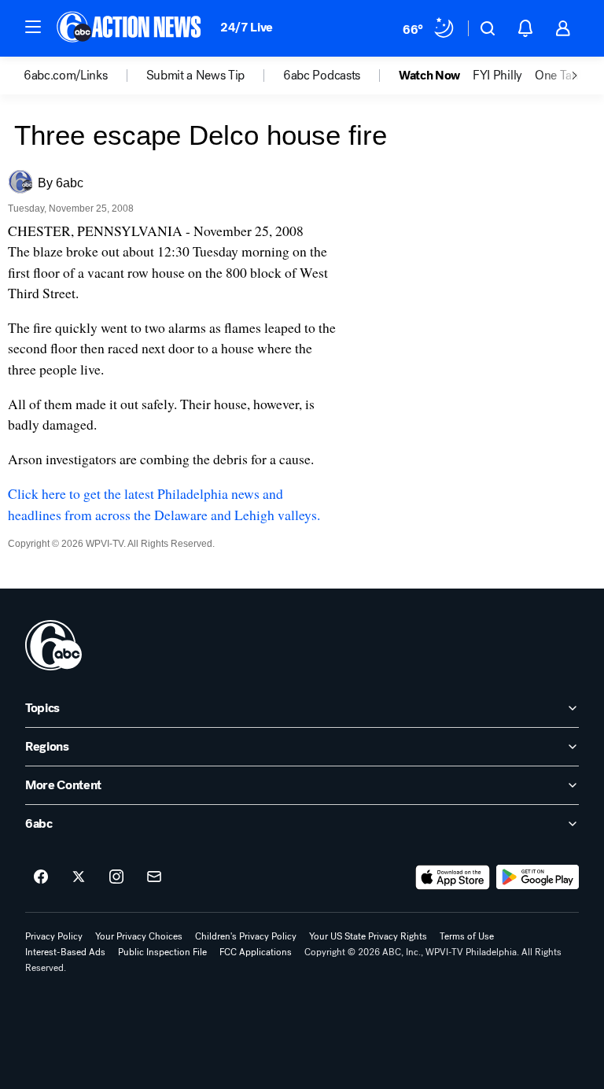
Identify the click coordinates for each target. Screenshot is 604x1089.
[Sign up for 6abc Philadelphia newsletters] (154, 877)
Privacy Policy (54, 936)
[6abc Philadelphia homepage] (130, 28)
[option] (85, 75)
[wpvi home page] (53, 645)
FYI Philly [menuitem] (497, 75)
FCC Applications (255, 952)
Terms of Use (467, 936)
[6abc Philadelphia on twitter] (78, 877)
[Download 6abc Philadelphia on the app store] (453, 877)
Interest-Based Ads (65, 952)
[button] (33, 26)
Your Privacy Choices (138, 936)
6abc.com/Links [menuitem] (66, 75)
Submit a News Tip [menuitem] (195, 75)
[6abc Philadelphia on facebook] (41, 877)
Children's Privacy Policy (245, 936)
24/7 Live (246, 27)
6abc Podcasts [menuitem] (321, 75)
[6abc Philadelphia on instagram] (116, 877)
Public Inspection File (162, 952)
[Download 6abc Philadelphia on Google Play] (537, 877)
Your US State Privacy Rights (368, 936)
